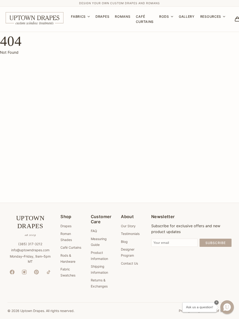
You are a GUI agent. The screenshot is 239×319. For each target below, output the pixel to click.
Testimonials (130, 234)
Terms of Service (219, 311)
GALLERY (187, 16)
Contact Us (129, 263)
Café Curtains (70, 247)
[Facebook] (12, 272)
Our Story (128, 226)
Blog (124, 242)
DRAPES (102, 16)
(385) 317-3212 (30, 244)
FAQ (94, 231)
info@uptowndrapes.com (30, 250)
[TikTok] (48, 272)
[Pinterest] (36, 272)
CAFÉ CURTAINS (145, 19)
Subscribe (215, 243)
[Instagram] (24, 272)
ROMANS (122, 16)
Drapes (65, 226)
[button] (227, 307)
